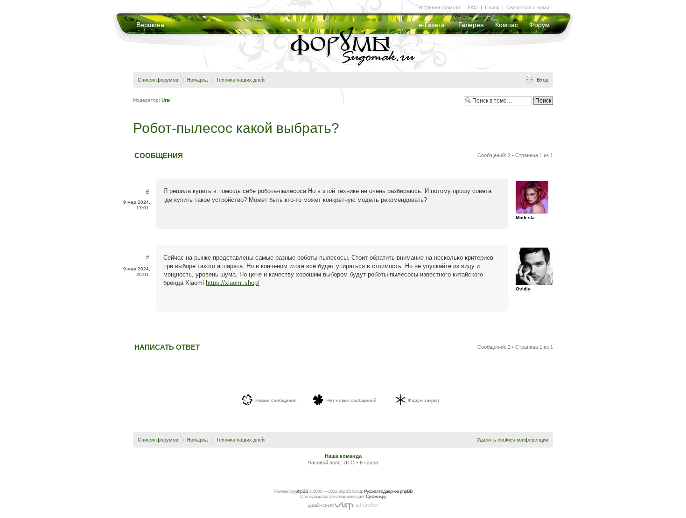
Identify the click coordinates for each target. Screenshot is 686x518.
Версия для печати (529, 78)
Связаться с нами (527, 7)
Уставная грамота (439, 7)
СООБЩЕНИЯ (158, 155)
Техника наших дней (240, 80)
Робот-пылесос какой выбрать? (236, 128)
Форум (539, 24)
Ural (166, 100)
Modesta (525, 217)
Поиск (492, 7)
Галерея (471, 24)
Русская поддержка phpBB (388, 491)
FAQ (473, 7)
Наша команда (343, 456)
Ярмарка (197, 80)
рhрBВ (301, 491)
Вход (542, 80)
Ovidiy (523, 288)
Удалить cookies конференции (512, 439)
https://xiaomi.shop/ (232, 282)
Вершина (150, 24)
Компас (506, 24)
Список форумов (158, 80)
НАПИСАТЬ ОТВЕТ (167, 347)
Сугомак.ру (376, 496)
